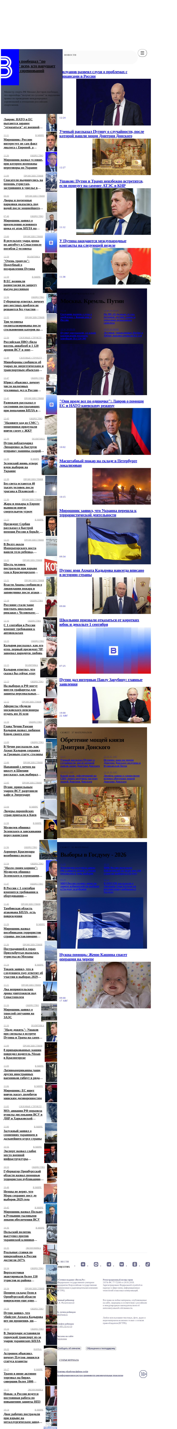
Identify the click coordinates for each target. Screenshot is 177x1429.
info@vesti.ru (62, 1314)
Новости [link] (70, 55)
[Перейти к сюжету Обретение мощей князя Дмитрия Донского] (101, 812)
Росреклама (61, 1339)
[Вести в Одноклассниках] (134, 1264)
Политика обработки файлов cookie (72, 1371)
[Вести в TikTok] (147, 1264)
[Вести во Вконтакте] (121, 1264)
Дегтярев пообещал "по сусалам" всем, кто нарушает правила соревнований (29, 66)
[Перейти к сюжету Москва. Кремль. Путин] (101, 369)
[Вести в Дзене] (83, 1264)
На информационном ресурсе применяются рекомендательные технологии (89, 1375)
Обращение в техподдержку (101, 1348)
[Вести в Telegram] (108, 1264)
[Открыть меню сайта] (142, 53)
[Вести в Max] (95, 1264)
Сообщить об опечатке (68, 1348)
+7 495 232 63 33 (64, 1326)
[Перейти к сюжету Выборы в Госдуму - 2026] (101, 923)
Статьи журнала (69, 1360)
